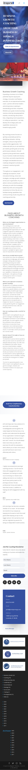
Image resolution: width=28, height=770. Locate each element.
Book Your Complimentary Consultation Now (14, 404)
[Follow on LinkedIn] (14, 582)
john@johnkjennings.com (13, 609)
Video (5, 697)
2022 (5, 706)
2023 (5, 704)
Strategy (6, 687)
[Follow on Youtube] (19, 582)
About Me (8, 52)
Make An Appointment (12, 46)
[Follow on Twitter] (9, 582)
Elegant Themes (14, 766)
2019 (5, 713)
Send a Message (9, 628)
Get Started (8, 203)
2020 (5, 711)
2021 (5, 709)
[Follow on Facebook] (5, 582)
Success (6, 689)
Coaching (6, 677)
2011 (5, 725)
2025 (5, 701)
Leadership (6, 682)
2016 (5, 721)
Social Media (7, 685)
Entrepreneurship (8, 680)
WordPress (15, 768)
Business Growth (8, 675)
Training (6, 692)
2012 (5, 723)
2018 (5, 716)
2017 (5, 718)
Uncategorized (7, 694)
